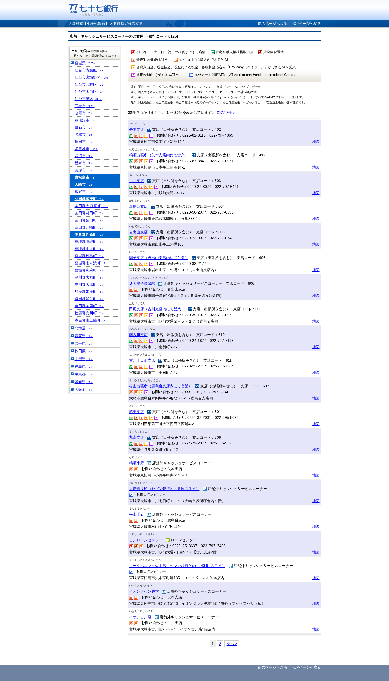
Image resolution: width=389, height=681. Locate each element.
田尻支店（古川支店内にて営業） (157, 309)
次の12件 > (226, 112)
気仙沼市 (86, 120)
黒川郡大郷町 (89, 284)
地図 (316, 141)
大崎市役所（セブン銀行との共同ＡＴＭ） (164, 489)
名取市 (85, 134)
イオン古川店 (140, 617)
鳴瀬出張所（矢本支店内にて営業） (158, 155)
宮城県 (85, 63)
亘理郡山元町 (89, 249)
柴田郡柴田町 (89, 220)
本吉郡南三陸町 (91, 320)
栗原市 (84, 170)
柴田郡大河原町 (91, 206)
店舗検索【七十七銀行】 (88, 23)
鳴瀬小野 (136, 463)
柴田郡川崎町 (89, 227)
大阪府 (84, 389)
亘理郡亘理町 (89, 241)
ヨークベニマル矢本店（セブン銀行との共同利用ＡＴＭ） (177, 566)
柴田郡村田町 (89, 213)
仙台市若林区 (90, 84)
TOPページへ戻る (306, 23)
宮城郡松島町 (89, 256)
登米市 (84, 163)
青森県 (84, 336)
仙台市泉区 (88, 99)
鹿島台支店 (138, 206)
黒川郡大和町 (89, 277)
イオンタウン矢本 (144, 591)
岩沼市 (84, 156)
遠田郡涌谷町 (89, 299)
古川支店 (136, 181)
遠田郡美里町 (89, 306)
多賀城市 (86, 149)
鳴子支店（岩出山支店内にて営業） (158, 258)
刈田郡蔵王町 (89, 199)
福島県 (84, 366)
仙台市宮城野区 (92, 77)
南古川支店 (138, 335)
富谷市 (84, 191)
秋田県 (84, 351)
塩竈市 (84, 113)
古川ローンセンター (145, 540)
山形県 (84, 359)
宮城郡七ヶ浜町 (91, 263)
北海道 (84, 328)
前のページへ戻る (272, 23)
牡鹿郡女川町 (89, 313)
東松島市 (86, 177)
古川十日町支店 (142, 360)
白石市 (84, 127)
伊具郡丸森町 (89, 234)
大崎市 (85, 184)
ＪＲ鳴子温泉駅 (142, 283)
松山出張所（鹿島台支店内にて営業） (160, 386)
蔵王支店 (136, 412)
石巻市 (85, 106)
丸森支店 (136, 437)
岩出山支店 (138, 232)
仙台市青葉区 (90, 70)
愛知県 (84, 382)
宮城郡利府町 (89, 270)
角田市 (84, 141)
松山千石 (136, 514)
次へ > (232, 644)
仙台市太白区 (90, 91)
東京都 (84, 374)
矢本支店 (136, 129)
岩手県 (84, 343)
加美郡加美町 (89, 291)
